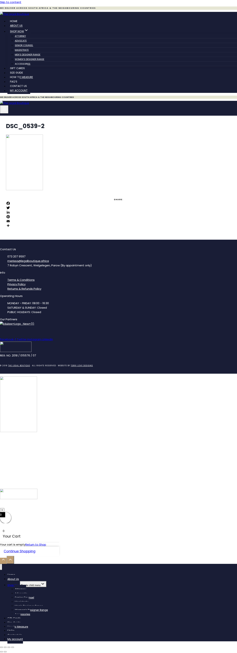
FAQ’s (13, 82)
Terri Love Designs (82, 365)
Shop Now (13, 585)
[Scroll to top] (3, 561)
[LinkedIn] (118, 212)
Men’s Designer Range (27, 54)
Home (13, 21)
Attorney (20, 36)
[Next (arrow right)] (5, 651)
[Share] (118, 225)
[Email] (118, 221)
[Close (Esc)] (12, 647)
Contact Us (18, 86)
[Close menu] (1, 567)
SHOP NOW (118, 505)
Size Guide (16, 73)
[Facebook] (118, 203)
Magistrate (22, 50)
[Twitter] (118, 208)
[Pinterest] (118, 216)
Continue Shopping (19, 551)
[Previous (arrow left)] (1, 651)
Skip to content (10, 2)
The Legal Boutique (19, 365)
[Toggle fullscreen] (5, 647)
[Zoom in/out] (1, 647)
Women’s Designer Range (29, 59)
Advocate (21, 40)
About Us (16, 26)
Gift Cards (17, 68)
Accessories (22, 63)
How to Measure (21, 77)
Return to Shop (35, 544)
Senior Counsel (24, 45)
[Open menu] (4, 109)
